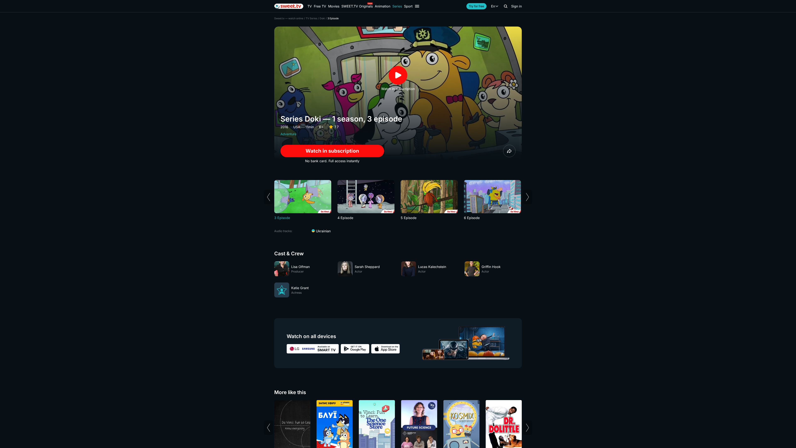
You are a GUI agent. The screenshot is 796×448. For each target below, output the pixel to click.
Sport (408, 6)
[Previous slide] (268, 197)
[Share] (509, 151)
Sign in (516, 6)
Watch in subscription (332, 151)
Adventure (288, 134)
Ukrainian (323, 231)
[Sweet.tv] (288, 6)
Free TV (320, 6)
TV (309, 6)
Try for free (476, 6)
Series (397, 6)
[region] (398, 200)
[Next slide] (527, 197)
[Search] (505, 6)
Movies (333, 6)
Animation (382, 6)
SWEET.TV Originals (357, 6)
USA (296, 127)
